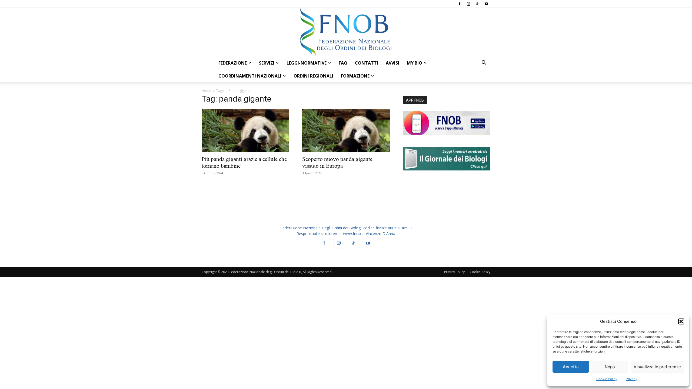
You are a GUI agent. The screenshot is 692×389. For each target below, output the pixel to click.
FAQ (343, 63)
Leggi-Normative (307, 63)
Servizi (266, 63)
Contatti (366, 63)
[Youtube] (486, 4)
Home (206, 90)
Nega (610, 366)
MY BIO (414, 63)
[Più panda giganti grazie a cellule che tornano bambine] (245, 130)
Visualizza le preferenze (657, 366)
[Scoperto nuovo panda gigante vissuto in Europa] (346, 130)
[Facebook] (459, 4)
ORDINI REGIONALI (313, 76)
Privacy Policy (454, 272)
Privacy (631, 379)
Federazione (232, 63)
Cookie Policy (606, 379)
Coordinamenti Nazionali (249, 76)
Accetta (571, 366)
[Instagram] (468, 4)
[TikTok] (477, 4)
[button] (681, 321)
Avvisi (392, 63)
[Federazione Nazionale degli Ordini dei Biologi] (346, 32)
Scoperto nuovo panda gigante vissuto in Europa (337, 162)
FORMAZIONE (355, 76)
